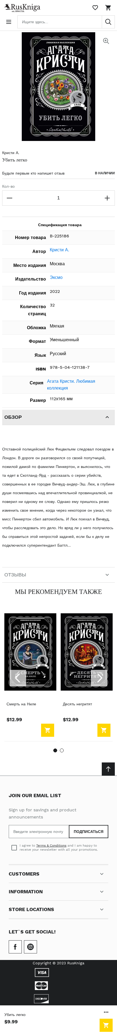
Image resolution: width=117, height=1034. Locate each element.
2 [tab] (62, 750)
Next (99, 678)
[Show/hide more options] (106, 1012)
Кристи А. (10, 153)
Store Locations (31, 909)
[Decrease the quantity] (9, 198)
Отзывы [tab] (15, 575)
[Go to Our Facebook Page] (15, 946)
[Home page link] (21, 7)
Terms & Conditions (51, 845)
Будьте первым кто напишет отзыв (33, 173)
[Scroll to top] (108, 769)
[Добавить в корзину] (106, 1025)
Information (26, 891)
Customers (24, 874)
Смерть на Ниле (21, 704)
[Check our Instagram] (30, 946)
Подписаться (88, 831)
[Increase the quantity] (107, 198)
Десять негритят (77, 704)
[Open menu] (8, 21)
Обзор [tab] (13, 417)
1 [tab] (55, 750)
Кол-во (8, 186)
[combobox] (66, 21)
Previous (18, 678)
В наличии (105, 173)
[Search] (108, 22)
